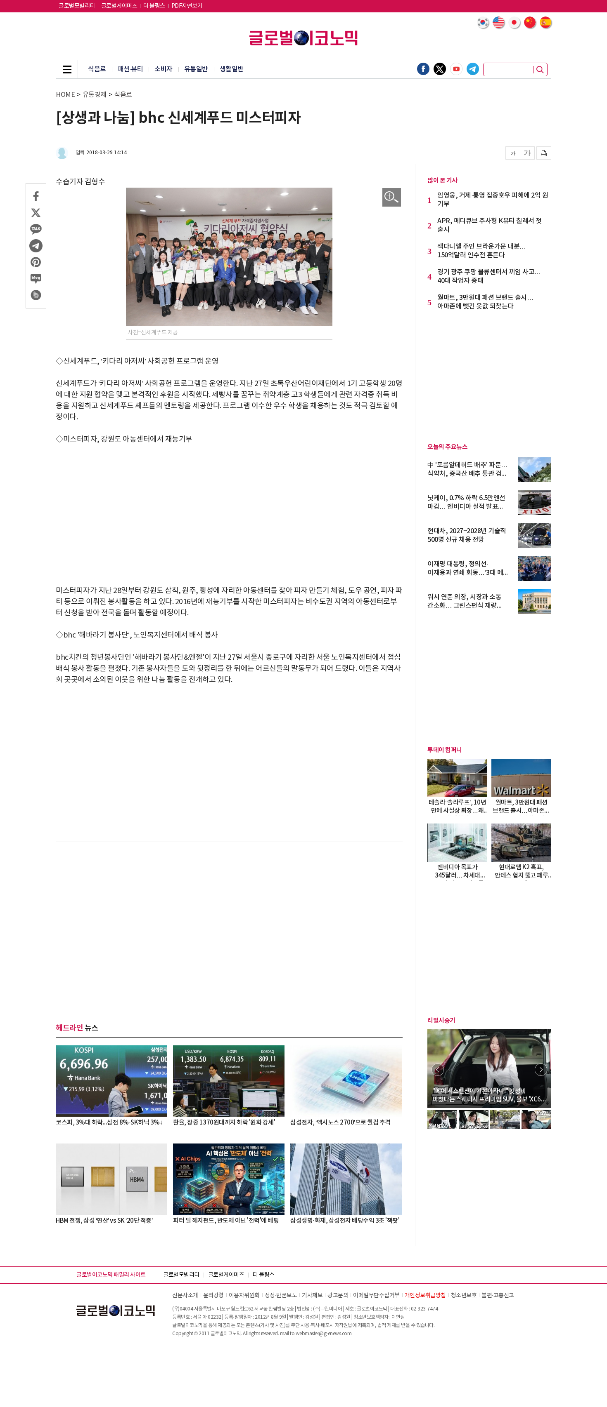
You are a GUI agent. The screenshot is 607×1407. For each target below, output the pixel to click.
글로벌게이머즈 (119, 6)
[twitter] (440, 69)
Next (541, 1069)
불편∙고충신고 (497, 1295)
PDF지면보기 (187, 6)
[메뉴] (67, 69)
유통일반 (196, 69)
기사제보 (312, 1295)
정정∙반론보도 (281, 1295)
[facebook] (423, 69)
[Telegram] (473, 69)
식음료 (97, 69)
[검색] (540, 69)
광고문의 (337, 1295)
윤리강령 (213, 1295)
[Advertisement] (229, 515)
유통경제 (95, 95)
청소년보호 (464, 1295)
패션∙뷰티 (130, 69)
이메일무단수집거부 (376, 1295)
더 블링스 (154, 6)
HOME (65, 95)
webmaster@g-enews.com (324, 1333)
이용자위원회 (244, 1295)
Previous (438, 1069)
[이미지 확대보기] (391, 197)
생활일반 (232, 69)
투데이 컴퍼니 (444, 750)
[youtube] (456, 69)
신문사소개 (185, 1295)
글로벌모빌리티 (77, 6)
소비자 (163, 69)
